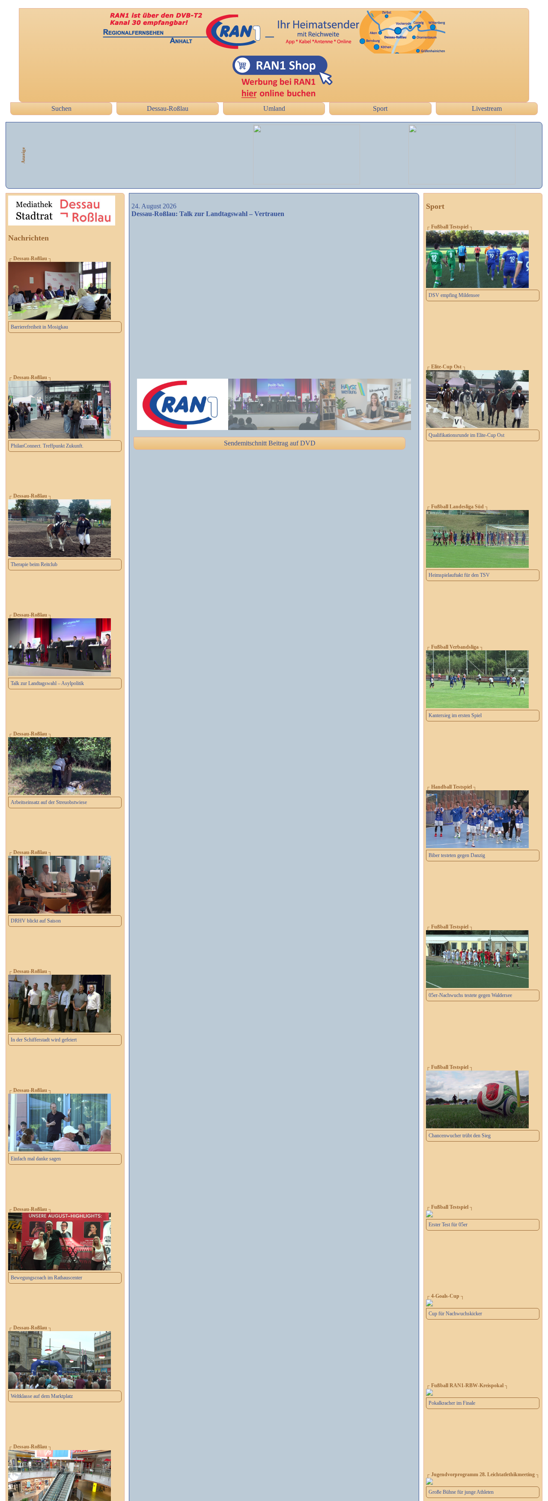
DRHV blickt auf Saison (36, 921)
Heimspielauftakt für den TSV (459, 575)
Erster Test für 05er (448, 1225)
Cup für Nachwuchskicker (455, 1314)
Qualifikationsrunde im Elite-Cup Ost (466, 435)
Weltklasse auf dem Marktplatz (42, 1396)
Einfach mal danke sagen (36, 1159)
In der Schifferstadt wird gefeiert (44, 1040)
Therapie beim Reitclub (34, 564)
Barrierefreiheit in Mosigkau (39, 327)
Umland (274, 108)
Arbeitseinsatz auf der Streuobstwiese (49, 802)
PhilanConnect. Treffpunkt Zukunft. (47, 446)
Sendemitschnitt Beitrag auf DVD (270, 443)
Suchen (61, 108)
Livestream (487, 108)
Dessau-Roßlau (167, 108)
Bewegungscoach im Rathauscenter (46, 1278)
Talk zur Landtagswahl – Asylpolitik (47, 683)
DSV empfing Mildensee (454, 295)
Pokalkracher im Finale (452, 1403)
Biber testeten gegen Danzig (457, 855)
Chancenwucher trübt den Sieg (460, 1136)
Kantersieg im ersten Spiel (455, 715)
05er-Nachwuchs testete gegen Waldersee (470, 995)
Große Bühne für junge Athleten (461, 1492)
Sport (380, 108)
